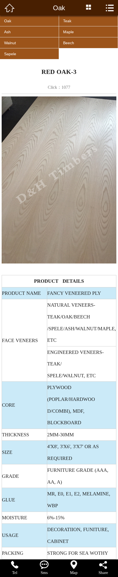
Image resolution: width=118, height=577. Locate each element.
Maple (68, 32)
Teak (67, 21)
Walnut (10, 43)
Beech (68, 43)
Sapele (10, 54)
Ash (7, 32)
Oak (7, 21)
